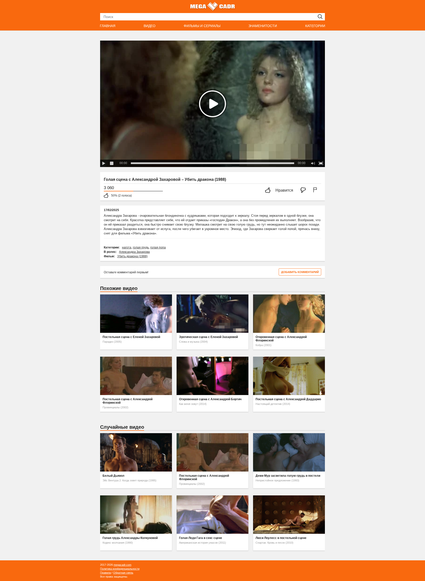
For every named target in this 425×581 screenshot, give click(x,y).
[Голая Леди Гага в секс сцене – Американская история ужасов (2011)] (212, 514)
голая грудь (141, 247)
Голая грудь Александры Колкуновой (130, 538)
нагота (126, 247)
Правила (105, 572)
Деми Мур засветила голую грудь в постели (288, 475)
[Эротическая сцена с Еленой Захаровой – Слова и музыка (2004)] (212, 313)
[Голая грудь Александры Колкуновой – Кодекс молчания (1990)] (136, 514)
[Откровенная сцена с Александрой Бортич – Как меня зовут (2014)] (212, 376)
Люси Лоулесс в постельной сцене (281, 538)
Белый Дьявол (113, 475)
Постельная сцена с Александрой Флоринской (127, 401)
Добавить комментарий (300, 272)
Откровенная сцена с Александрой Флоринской (281, 338)
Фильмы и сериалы (202, 26)
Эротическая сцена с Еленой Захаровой (208, 337)
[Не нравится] (304, 190)
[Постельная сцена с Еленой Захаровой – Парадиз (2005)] (136, 313)
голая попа (158, 247)
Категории (315, 26)
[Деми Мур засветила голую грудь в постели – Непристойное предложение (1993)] (289, 452)
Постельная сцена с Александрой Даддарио (288, 399)
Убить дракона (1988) (132, 256)
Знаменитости (262, 26)
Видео (149, 26)
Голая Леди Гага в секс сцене (200, 538)
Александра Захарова (134, 252)
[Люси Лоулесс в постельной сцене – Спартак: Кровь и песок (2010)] (289, 514)
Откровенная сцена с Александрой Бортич (210, 399)
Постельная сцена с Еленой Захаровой (131, 337)
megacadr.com (122, 564)
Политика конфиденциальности (119, 568)
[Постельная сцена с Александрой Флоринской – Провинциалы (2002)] (136, 376)
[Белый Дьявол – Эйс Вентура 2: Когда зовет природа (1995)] (136, 452)
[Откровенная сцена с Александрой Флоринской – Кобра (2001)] (289, 313)
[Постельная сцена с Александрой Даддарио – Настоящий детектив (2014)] (289, 376)
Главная (107, 26)
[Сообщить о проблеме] (316, 190)
